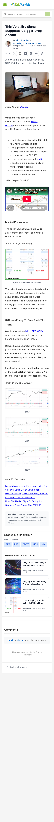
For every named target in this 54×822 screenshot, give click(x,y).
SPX (8, 544)
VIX (40, 159)
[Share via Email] (36, 53)
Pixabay (24, 107)
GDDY (40, 331)
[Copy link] (42, 53)
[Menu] (5, 4)
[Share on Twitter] (14, 53)
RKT (34, 331)
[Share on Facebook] (31, 53)
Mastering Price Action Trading (27, 43)
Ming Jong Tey (22, 40)
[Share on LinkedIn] (25, 53)
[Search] (47, 14)
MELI (27, 331)
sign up (20, 640)
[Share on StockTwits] (20, 53)
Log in (11, 640)
